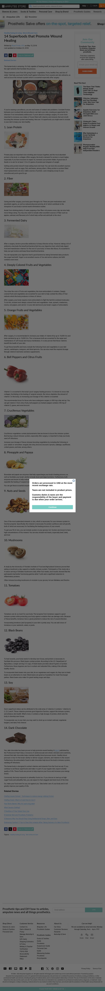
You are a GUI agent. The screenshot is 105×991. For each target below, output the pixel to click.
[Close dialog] (74, 481)
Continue (52, 507)
